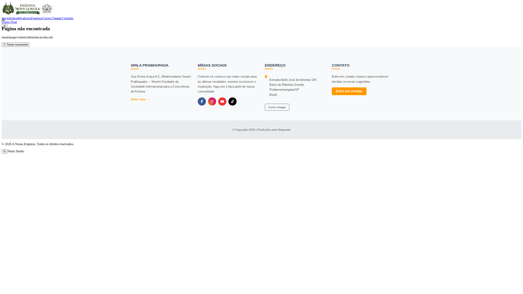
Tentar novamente (17, 44)
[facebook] (202, 101)
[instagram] (212, 101)
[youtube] (222, 101)
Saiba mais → (140, 99)
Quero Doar (9, 22)
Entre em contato (349, 91)
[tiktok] (232, 101)
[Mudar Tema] (5, 151)
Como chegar (277, 107)
